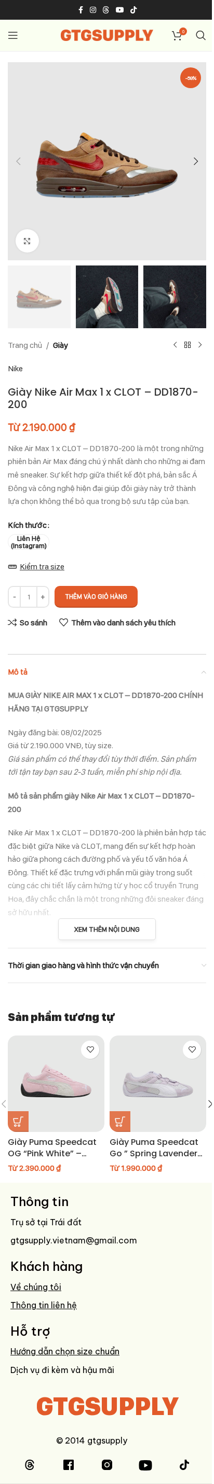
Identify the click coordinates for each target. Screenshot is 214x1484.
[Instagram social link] (93, 10)
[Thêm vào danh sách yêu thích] (90, 1050)
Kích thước (27, 525)
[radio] (28, 542)
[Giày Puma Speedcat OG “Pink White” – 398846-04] (56, 1083)
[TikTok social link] (133, 10)
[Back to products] (187, 345)
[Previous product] (175, 345)
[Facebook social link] (80, 10)
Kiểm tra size (42, 566)
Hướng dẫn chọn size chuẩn (64, 1351)
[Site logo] (107, 34)
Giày (60, 345)
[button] (18, 161)
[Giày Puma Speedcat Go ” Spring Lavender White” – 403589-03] (158, 1083)
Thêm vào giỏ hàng (96, 596)
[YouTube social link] (120, 10)
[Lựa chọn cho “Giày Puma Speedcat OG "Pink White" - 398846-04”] (18, 1121)
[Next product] (200, 345)
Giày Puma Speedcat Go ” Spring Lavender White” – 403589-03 (154, 1153)
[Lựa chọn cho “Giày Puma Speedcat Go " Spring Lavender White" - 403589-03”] (120, 1121)
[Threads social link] (106, 10)
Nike (15, 368)
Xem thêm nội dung (107, 929)
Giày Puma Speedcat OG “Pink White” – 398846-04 (52, 1153)
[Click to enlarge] (27, 241)
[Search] (201, 35)
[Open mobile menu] (13, 35)
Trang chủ (25, 345)
